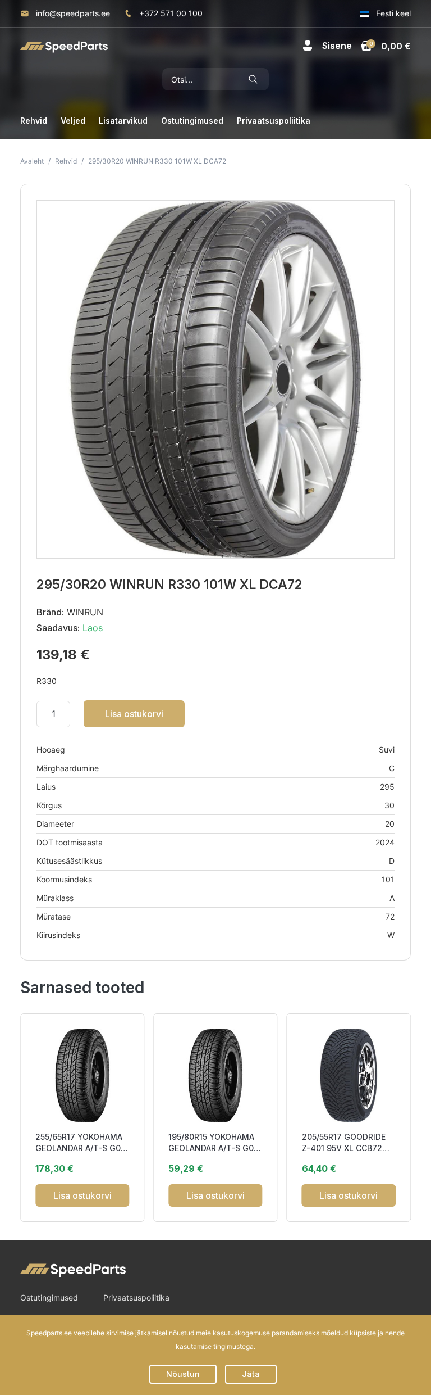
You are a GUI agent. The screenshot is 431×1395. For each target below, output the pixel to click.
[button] (327, 45)
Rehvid (33, 120)
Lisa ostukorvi (134, 713)
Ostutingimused (192, 120)
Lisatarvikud (123, 120)
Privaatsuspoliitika (273, 120)
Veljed (73, 120)
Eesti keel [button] (392, 13)
